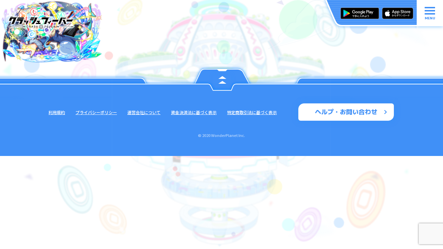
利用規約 (56, 112)
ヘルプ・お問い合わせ (346, 112)
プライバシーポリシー (96, 112)
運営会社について (144, 112)
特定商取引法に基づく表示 (252, 112)
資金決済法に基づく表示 (194, 112)
